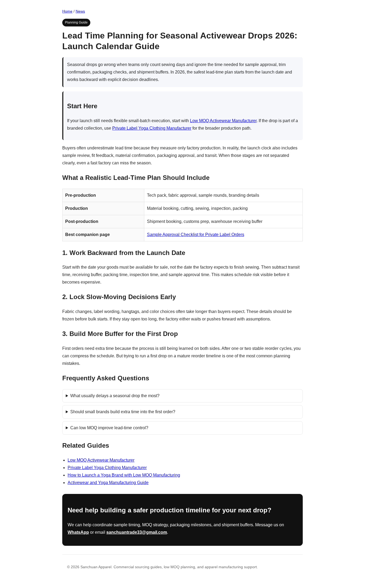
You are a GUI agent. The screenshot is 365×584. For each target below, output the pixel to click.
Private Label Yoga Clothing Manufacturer (151, 128)
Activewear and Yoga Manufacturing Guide (108, 482)
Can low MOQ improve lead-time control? (109, 428)
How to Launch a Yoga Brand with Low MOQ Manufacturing (124, 475)
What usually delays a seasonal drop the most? (115, 395)
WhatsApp (78, 532)
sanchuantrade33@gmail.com (136, 532)
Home (67, 11)
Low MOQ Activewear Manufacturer (223, 120)
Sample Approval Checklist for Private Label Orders (195, 234)
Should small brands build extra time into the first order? (122, 411)
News (80, 11)
